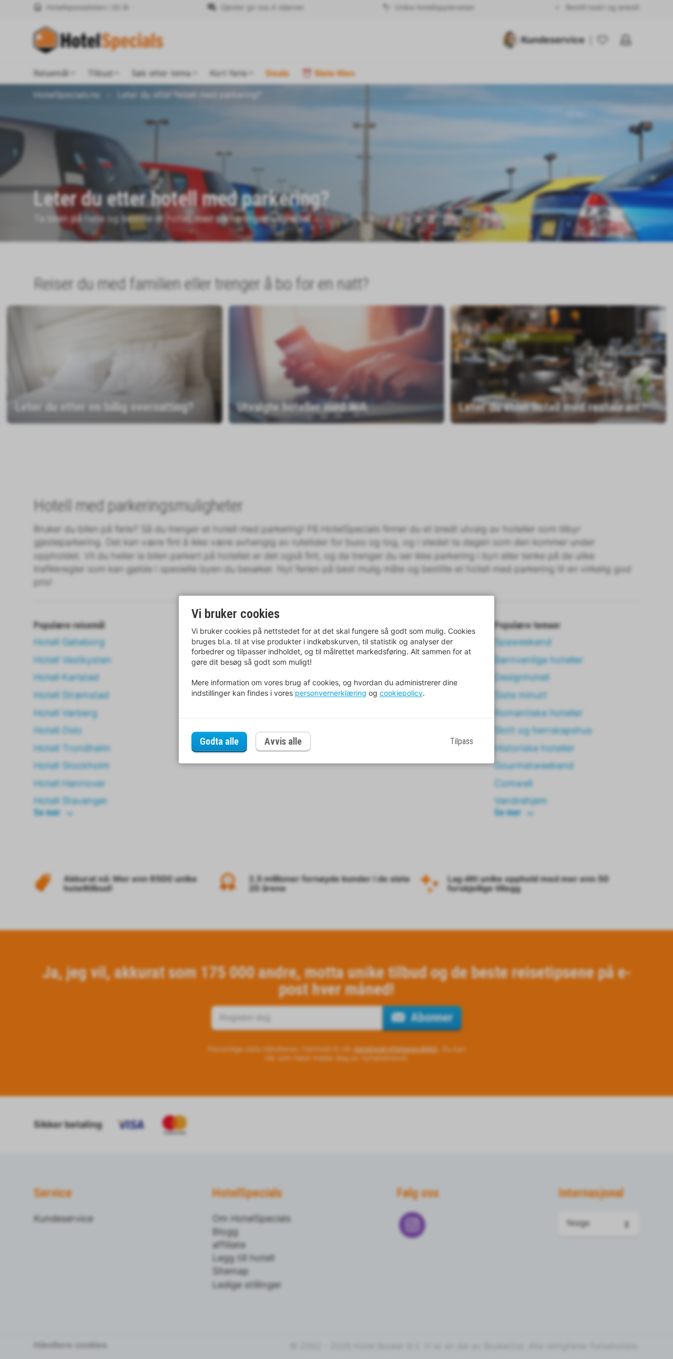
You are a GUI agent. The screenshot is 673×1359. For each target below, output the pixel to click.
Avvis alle (283, 741)
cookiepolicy (401, 692)
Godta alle (219, 741)
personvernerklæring (330, 692)
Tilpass (461, 741)
